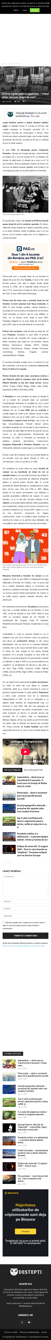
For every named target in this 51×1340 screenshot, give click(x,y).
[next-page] (8, 862)
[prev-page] (4, 862)
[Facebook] (22, 1322)
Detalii (25, 10)
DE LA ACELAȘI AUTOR (33, 770)
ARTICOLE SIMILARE (12, 770)
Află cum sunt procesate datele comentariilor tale (23, 946)
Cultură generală (14, 64)
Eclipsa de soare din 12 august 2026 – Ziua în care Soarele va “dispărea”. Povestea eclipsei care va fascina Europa (32, 851)
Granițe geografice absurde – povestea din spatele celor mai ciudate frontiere (32, 808)
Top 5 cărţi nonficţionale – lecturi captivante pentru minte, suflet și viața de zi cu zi (32, 823)
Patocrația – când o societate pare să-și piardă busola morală (32, 795)
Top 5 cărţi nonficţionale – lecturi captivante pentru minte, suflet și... (33, 1101)
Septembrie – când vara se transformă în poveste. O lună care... (32, 1063)
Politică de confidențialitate (29, 1332)
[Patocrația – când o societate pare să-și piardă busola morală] (9, 795)
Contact (44, 1332)
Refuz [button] (16, 10)
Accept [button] (35, 10)
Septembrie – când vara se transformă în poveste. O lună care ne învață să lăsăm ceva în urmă (32, 782)
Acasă (3, 64)
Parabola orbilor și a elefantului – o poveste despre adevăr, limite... (33, 1140)
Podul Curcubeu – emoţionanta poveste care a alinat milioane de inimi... (33, 1153)
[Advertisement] (25, 34)
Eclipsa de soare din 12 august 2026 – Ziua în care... (32, 1164)
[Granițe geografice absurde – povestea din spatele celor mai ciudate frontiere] (9, 808)
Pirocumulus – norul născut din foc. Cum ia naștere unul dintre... (33, 1178)
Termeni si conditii (11, 1332)
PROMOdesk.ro (25, 1306)
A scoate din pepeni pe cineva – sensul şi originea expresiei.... (33, 1113)
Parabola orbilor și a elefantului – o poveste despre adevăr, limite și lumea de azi (32, 836)
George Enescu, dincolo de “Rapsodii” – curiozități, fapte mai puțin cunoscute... (32, 1127)
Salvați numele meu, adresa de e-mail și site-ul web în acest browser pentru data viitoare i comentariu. (24, 925)
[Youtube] (29, 1322)
